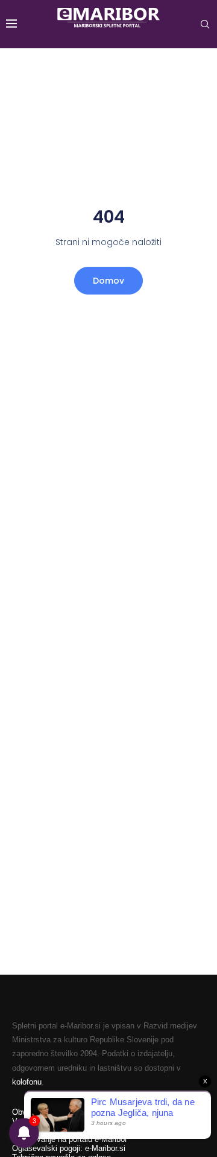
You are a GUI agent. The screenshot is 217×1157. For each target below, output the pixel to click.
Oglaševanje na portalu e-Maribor (69, 1139)
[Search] (205, 24)
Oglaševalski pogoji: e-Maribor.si (68, 1148)
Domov (108, 281)
